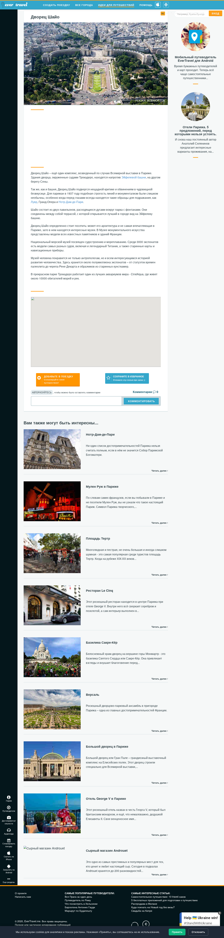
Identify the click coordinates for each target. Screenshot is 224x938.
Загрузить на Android (9, 871)
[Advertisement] (96, 138)
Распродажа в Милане (144, 903)
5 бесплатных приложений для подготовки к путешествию (164, 900)
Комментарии (142, 392)
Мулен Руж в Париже (102, 486)
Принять (177, 931)
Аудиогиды (9, 833)
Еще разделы (9, 882)
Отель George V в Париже (106, 798)
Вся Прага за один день (78, 896)
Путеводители (8, 810)
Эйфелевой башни (133, 177)
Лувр (34, 202)
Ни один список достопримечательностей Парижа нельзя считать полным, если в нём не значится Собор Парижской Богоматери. (124, 450)
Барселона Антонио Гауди (80, 907)
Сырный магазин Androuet (107, 850)
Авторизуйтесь (42, 392)
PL (172, 13)
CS (176, 13)
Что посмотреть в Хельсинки (81, 903)
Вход (215, 13)
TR (181, 13)
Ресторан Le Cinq (99, 590)
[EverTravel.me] (15, 5)
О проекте (21, 893)
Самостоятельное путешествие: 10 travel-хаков (158, 896)
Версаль (92, 694)
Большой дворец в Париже (107, 746)
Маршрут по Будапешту (78, 910)
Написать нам (23, 896)
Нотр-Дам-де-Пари (71, 202)
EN (167, 13)
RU (163, 13)
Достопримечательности (9, 822)
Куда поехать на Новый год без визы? (153, 907)
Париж (9, 800)
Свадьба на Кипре (141, 910)
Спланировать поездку (8, 845)
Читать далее (159, 470)
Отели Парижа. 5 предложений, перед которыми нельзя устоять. (195, 130)
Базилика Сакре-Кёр (101, 642)
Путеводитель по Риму (78, 900)
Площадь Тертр (98, 538)
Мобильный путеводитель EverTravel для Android (195, 59)
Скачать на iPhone (9, 858)
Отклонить (198, 931)
